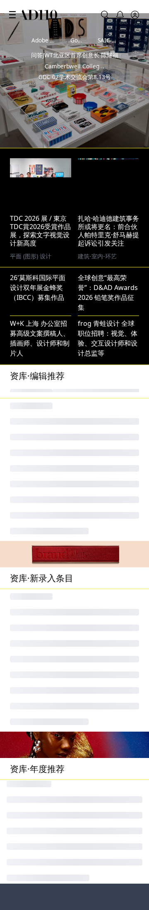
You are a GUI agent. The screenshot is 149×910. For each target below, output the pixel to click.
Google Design (90, 40)
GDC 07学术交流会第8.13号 (74, 77)
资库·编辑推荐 (37, 375)
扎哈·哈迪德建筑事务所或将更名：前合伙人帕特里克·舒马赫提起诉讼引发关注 (108, 231)
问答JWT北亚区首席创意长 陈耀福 (74, 55)
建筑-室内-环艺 (97, 256)
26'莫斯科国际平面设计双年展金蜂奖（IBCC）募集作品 (37, 287)
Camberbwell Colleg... (74, 66)
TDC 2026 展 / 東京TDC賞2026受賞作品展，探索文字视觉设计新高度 (40, 231)
